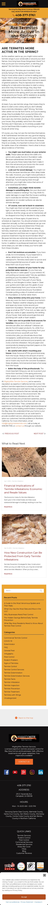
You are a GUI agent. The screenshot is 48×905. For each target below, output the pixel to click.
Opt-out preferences (12, 902)
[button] (44, 875)
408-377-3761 (25, 15)
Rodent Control (24, 838)
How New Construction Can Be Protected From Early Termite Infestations (23, 556)
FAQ (6, 647)
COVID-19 (8, 641)
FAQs (24, 849)
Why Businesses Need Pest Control (18, 615)
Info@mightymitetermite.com (14, 423)
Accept (24, 897)
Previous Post (12, 434)
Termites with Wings (12, 695)
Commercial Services (24, 842)
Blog (24, 851)
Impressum (38, 902)
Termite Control (10, 666)
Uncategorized (10, 698)
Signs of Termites (11, 663)
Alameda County (36, 812)
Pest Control (9, 657)
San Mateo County (27, 814)
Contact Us (24, 762)
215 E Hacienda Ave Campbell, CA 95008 (24, 795)
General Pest (9, 651)
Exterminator (9, 644)
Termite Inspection (11, 685)
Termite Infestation (24, 23)
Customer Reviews (24, 853)
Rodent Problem (11, 660)
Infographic (8, 654)
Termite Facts (9, 679)
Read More (8, 507)
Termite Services (24, 835)
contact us (19, 426)
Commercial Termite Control (15, 638)
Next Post (38, 434)
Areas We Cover (24, 847)
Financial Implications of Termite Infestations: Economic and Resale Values (23, 489)
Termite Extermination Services (17, 676)
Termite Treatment (12, 692)
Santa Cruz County (11, 814)
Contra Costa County (20, 816)
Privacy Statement (27, 902)
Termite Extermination (13, 673)
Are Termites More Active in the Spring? (24, 32)
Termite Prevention (12, 689)
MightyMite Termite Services (16, 381)
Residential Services (24, 844)
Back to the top (26, 718)
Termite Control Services (14, 670)
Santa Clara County (20, 812)
